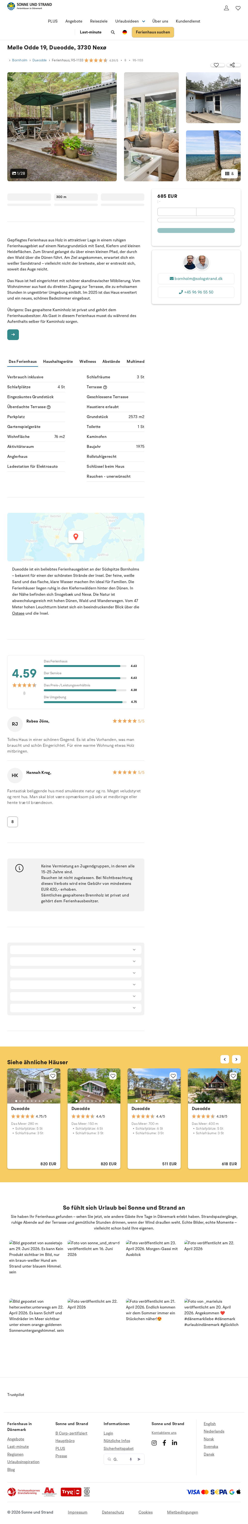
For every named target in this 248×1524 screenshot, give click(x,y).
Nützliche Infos (117, 1441)
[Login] (226, 8)
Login (108, 1433)
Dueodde (39, 60)
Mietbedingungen (182, 1512)
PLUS (53, 21)
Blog (11, 1469)
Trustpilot (15, 1394)
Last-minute (90, 32)
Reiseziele (99, 21)
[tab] (16, 1101)
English (210, 1424)
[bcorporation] (88, 1495)
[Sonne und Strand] (29, 7)
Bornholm (19, 60)
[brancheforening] (24, 1495)
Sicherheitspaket (119, 1448)
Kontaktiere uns (164, 1432)
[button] (36, 1267)
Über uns (160, 21)
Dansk (209, 1454)
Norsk (209, 1439)
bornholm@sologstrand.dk (199, 278)
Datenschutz (113, 1512)
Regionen (15, 1454)
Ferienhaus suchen (153, 32)
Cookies (146, 1512)
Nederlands (214, 1431)
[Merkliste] (238, 8)
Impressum (77, 1512)
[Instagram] (154, 1443)
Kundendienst (188, 21)
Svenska (211, 1446)
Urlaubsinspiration (23, 1462)
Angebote (73, 21)
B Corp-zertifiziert (71, 1433)
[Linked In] (174, 1443)
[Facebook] (164, 1443)
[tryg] (72, 1495)
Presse (61, 1456)
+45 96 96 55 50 (199, 292)
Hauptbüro (65, 1441)
